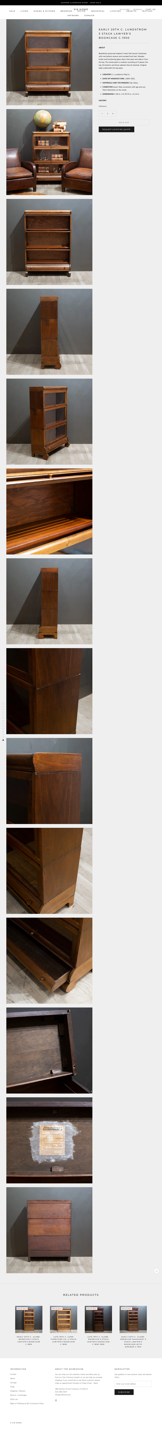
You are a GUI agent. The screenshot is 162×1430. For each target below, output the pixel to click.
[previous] (8, 1324)
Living (24, 11)
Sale (12, 11)
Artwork (73, 15)
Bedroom (66, 11)
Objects (131, 11)
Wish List (14, 1399)
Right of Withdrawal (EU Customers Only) (27, 1403)
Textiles (147, 11)
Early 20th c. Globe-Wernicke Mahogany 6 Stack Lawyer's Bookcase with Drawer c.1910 (133, 1342)
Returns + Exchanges (18, 1395)
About (12, 1378)
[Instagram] (56, 1400)
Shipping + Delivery (17, 1391)
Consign (89, 15)
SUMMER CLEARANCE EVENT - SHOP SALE (81, 3)
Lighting (115, 11)
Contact (13, 1374)
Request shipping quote (116, 129)
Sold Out (124, 122)
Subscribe (124, 1392)
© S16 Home (16, 1423)
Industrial (98, 11)
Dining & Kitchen (44, 11)
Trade (12, 1387)
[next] (154, 1324)
